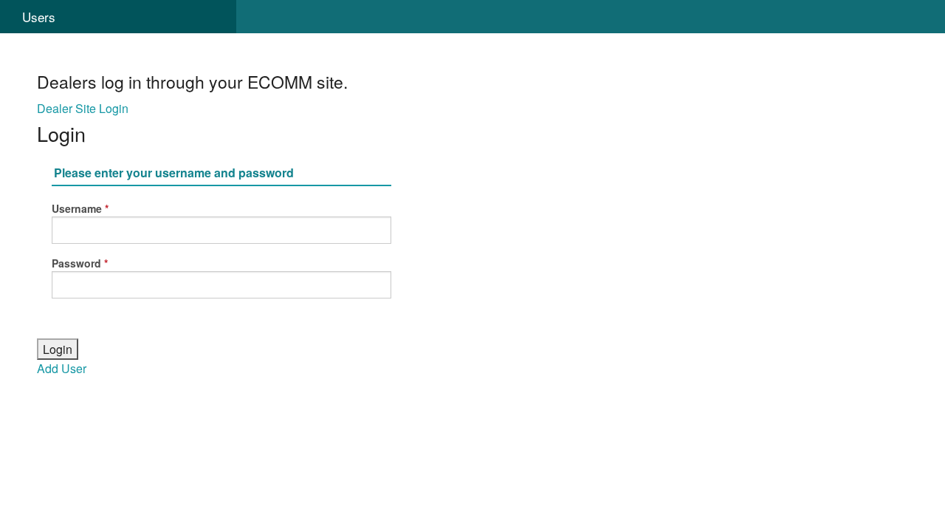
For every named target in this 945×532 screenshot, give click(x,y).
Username (77, 208)
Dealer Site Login (82, 108)
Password (76, 263)
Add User (61, 368)
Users (38, 16)
